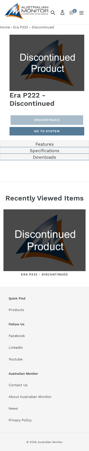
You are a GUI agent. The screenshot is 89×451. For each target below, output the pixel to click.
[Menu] (81, 12)
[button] (80, 38)
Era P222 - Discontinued (44, 274)
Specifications (44, 150)
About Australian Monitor (30, 397)
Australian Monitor (50, 442)
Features (44, 144)
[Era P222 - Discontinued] (44, 241)
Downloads (44, 157)
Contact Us (18, 385)
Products (16, 310)
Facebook (17, 336)
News (13, 408)
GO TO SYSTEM (46, 131)
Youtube (15, 359)
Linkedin (16, 347)
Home (5, 27)
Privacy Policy (20, 420)
